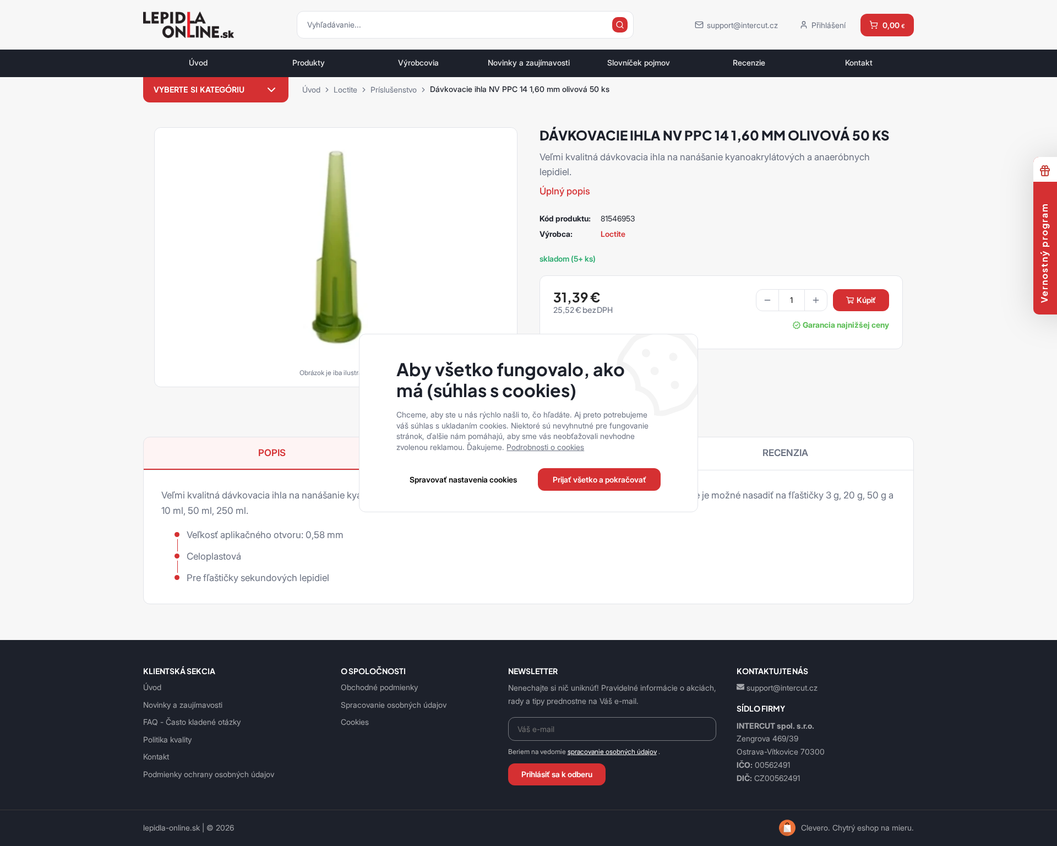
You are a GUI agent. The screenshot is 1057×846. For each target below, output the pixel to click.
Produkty (308, 62)
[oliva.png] (335, 253)
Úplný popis (565, 191)
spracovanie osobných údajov (612, 751)
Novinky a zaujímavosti (529, 62)
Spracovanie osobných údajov (393, 704)
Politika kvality (167, 739)
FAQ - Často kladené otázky (192, 721)
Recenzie (749, 62)
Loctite (345, 89)
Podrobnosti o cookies (545, 447)
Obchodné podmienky (379, 687)
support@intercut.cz (782, 687)
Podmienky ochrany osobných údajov (208, 774)
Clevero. (815, 827)
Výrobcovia (418, 62)
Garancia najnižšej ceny (846, 325)
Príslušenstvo (394, 89)
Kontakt (859, 62)
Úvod (198, 62)
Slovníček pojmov (638, 62)
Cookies (355, 721)
